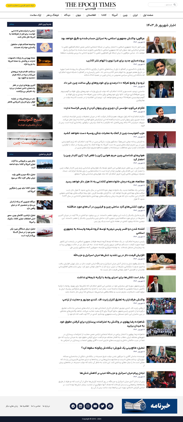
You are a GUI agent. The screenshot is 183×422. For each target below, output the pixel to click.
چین (125, 15)
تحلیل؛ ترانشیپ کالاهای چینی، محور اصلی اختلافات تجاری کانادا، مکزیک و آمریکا (21, 219)
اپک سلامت (35, 15)
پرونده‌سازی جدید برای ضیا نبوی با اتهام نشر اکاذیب (115, 60)
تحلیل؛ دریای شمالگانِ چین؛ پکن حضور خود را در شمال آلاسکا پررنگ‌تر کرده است (22, 232)
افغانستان (91, 15)
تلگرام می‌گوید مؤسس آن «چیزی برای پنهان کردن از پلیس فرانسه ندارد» (104, 108)
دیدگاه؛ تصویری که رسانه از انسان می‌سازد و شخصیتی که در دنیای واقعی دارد (22, 205)
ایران (135, 15)
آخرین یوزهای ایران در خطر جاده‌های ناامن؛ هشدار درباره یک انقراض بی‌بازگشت (22, 88)
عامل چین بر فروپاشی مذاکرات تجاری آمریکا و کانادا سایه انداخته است (22, 164)
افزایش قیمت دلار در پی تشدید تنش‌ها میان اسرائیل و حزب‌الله (109, 255)
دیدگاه (67, 15)
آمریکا (114, 15)
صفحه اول (148, 15)
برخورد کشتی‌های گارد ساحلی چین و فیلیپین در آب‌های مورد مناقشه (106, 207)
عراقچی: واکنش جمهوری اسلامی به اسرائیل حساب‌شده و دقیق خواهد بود (103, 38)
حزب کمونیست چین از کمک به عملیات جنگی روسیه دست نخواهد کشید (104, 133)
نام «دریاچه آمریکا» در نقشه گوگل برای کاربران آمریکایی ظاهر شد (21, 102)
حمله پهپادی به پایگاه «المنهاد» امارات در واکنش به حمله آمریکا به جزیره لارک (21, 61)
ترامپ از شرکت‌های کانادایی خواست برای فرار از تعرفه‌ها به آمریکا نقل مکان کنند (22, 34)
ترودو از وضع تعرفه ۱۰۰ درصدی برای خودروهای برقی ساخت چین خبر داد (104, 83)
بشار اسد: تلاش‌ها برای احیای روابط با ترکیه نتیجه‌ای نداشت (111, 277)
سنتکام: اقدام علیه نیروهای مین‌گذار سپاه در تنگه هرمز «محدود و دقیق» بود (23, 74)
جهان (78, 15)
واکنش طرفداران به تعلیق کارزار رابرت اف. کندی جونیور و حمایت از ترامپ (103, 299)
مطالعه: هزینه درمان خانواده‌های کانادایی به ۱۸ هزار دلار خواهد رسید (105, 181)
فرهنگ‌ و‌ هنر (53, 15)
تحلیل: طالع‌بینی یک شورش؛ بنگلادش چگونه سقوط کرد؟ (113, 348)
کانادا (103, 15)
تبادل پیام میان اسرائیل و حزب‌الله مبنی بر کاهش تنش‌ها (112, 373)
